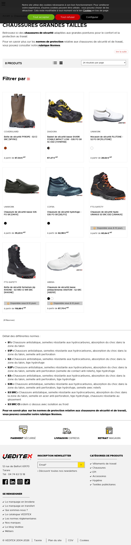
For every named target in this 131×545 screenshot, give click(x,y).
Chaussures (99, 467)
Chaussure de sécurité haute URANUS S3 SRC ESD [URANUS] (106, 213)
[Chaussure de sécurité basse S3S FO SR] (21, 186)
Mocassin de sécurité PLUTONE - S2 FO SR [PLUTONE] (106, 138)
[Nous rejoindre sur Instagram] (20, 482)
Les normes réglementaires (20, 518)
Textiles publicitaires (104, 484)
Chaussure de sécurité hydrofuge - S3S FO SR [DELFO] (64, 213)
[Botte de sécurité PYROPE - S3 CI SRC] (21, 111)
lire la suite (121, 51)
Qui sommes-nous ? (16, 510)
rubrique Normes (50, 414)
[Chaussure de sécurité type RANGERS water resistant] (21, 261)
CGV (70, 540)
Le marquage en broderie (20, 501)
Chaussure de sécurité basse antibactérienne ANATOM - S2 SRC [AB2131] (64, 290)
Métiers (9, 531)
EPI (94, 472)
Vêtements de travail (104, 463)
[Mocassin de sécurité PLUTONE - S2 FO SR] (108, 111)
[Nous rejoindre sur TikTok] (28, 482)
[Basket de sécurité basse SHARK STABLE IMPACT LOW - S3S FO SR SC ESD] (65, 111)
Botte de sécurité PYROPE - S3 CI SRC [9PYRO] (20, 138)
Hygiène (97, 480)
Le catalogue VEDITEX (18, 514)
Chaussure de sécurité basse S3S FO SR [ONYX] (20, 213)
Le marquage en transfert (20, 505)
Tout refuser (68, 17)
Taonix (38, 540)
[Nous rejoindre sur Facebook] (6, 482)
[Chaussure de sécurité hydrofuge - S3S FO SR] (65, 186)
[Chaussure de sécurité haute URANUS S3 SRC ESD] (108, 186)
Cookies (87, 10)
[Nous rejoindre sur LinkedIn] (13, 482)
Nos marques (12, 522)
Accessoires (99, 476)
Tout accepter (41, 17)
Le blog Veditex (14, 526)
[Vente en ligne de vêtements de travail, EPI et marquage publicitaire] (17, 457)
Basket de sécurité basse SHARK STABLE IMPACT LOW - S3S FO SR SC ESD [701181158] (64, 139)
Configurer (92, 17)
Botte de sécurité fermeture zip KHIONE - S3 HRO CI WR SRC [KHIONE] (19, 290)
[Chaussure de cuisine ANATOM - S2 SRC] (65, 261)
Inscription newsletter (54, 455)
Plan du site (55, 540)
